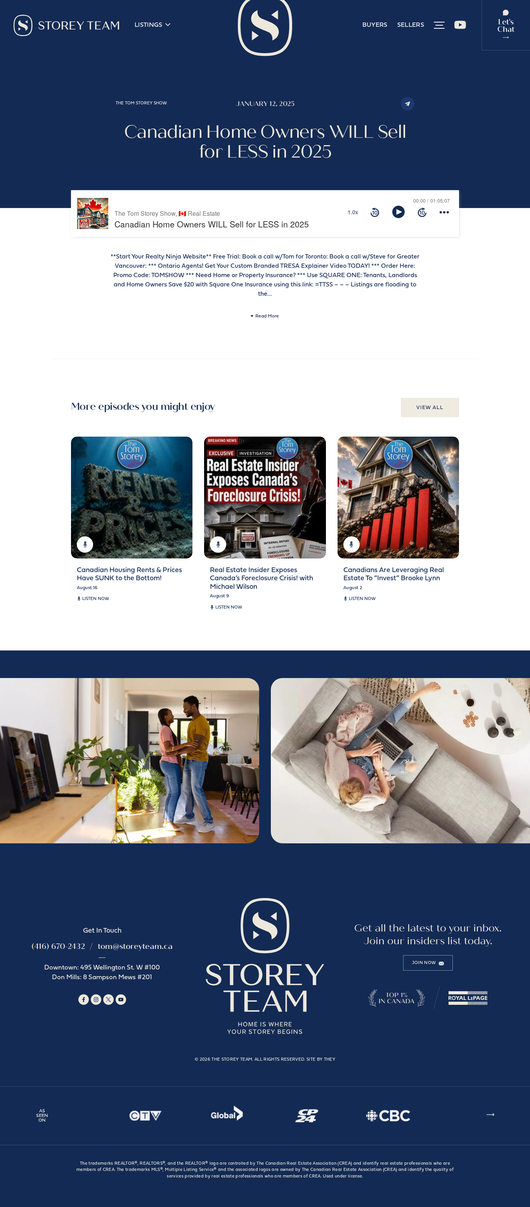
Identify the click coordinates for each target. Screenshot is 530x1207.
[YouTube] (460, 28)
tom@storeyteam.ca (135, 946)
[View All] (490, 1116)
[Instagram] (96, 999)
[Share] (407, 104)
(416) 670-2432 (58, 946)
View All (429, 407)
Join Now (424, 963)
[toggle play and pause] (398, 212)
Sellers (410, 25)
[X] (108, 999)
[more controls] (444, 212)
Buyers (375, 25)
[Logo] (66, 25)
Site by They (321, 1060)
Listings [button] (149, 25)
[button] (439, 25)
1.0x (353, 212)
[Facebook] (83, 999)
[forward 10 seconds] (422, 212)
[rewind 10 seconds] (374, 212)
